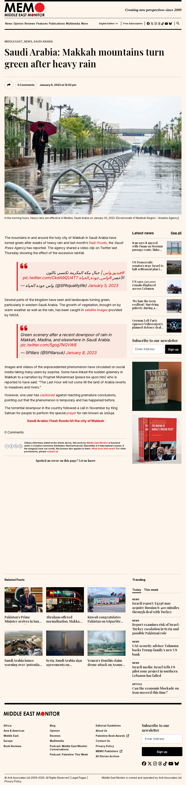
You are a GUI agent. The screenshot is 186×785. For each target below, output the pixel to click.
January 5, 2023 (103, 285)
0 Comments (26, 84)
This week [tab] (151, 590)
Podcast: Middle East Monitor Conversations (68, 748)
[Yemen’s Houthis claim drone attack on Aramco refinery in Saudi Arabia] (107, 643)
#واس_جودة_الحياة (95, 277)
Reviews (30, 23)
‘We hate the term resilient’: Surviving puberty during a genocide (145, 304)
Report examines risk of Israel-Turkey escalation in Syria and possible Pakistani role (156, 629)
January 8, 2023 (81, 352)
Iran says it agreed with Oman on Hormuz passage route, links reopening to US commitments (147, 246)
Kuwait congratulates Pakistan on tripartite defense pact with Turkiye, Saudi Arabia (104, 619)
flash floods (98, 243)
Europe (8, 740)
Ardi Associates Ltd (170, 777)
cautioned (47, 395)
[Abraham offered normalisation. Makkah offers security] (65, 599)
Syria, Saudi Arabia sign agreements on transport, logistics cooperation (64, 663)
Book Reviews (12, 746)
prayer (71, 413)
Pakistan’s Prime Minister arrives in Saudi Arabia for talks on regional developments (23, 619)
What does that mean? (104, 448)
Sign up (173, 349)
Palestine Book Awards (110, 735)
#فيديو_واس (113, 272)
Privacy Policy (105, 746)
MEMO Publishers (107, 751)
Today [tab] (136, 590)
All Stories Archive (107, 756)
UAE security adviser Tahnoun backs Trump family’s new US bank (155, 650)
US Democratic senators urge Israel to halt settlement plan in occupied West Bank (147, 265)
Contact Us (103, 740)
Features (42, 23)
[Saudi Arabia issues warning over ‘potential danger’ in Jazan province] (24, 643)
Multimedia (73, 23)
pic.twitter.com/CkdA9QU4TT (50, 277)
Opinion (18, 23)
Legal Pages (78, 777)
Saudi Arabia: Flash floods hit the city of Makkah (65, 421)
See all (176, 233)
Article (137, 684)
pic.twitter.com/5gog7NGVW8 (48, 344)
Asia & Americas (14, 730)
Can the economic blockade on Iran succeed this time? (155, 690)
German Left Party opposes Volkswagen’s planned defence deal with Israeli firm (147, 324)
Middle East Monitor (97, 442)
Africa (7, 725)
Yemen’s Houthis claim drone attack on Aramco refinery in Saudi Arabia (106, 663)
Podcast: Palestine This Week (69, 754)
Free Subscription (132, 23)
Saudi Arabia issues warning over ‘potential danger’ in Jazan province (23, 663)
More (84, 23)
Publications (57, 23)
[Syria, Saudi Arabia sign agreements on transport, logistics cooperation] (65, 643)
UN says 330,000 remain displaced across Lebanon (144, 285)
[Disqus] (66, 513)
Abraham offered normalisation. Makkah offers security (64, 619)
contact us (52, 451)
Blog (52, 725)
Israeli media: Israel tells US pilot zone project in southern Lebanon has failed (154, 671)
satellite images (96, 310)
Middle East (14, 41)
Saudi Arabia (43, 41)
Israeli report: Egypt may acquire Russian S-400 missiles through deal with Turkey (155, 607)
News (8, 23)
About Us (101, 730)
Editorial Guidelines (108, 725)
